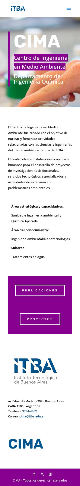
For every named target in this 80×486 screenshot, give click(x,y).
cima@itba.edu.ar (32, 416)
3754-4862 (29, 411)
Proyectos (40, 319)
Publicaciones (40, 290)
